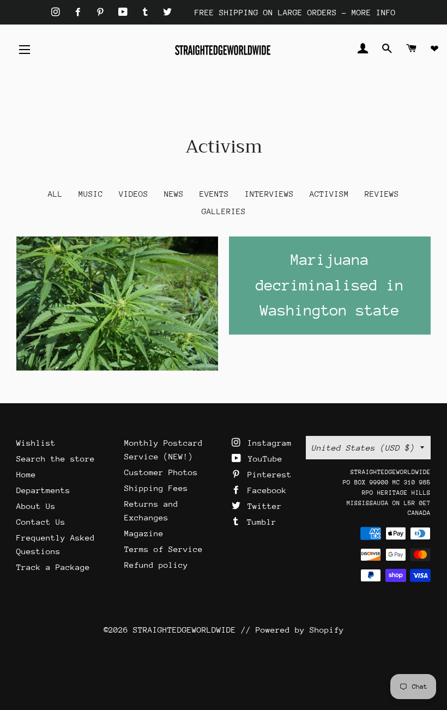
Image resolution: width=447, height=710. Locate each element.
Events (214, 193)
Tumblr (259, 521)
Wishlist (36, 442)
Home (26, 474)
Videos (133, 193)
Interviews (269, 193)
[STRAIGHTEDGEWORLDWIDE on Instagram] (58, 12)
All (55, 193)
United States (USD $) (363, 447)
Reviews (382, 193)
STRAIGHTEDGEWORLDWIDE (184, 629)
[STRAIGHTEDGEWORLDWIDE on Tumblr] (147, 12)
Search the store (55, 458)
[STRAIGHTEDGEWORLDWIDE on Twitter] (167, 12)
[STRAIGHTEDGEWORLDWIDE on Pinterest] (103, 12)
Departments (43, 490)
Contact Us (40, 521)
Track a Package (53, 567)
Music (90, 193)
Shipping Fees (156, 488)
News (174, 193)
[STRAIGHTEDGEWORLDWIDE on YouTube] (125, 12)
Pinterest (267, 474)
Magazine (144, 533)
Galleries (224, 211)
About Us (36, 506)
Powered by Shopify (300, 629)
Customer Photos (161, 472)
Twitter (262, 506)
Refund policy (156, 564)
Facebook (265, 490)
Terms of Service (163, 549)
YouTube (262, 458)
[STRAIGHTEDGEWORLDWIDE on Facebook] (80, 12)
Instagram (267, 442)
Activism (329, 193)
